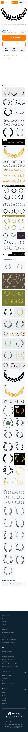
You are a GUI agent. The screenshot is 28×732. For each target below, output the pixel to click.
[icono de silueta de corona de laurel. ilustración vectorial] (8, 143)
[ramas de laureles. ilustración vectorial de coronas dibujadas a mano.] (13, 228)
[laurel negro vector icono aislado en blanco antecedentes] (8, 626)
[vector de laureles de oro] (11, 289)
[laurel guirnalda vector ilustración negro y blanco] (8, 690)
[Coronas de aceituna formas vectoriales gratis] (13, 216)
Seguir (23, 32)
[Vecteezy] (2, 2)
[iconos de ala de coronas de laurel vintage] (13, 199)
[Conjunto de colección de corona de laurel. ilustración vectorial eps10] (13, 92)
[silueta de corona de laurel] (4, 284)
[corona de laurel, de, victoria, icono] (13, 134)
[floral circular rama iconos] (8, 506)
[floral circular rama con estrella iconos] (8, 530)
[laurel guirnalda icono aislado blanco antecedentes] (8, 360)
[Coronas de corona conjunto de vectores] (13, 328)
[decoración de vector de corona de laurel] (8, 590)
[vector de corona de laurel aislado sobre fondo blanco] (8, 542)
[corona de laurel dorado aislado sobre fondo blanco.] (13, 176)
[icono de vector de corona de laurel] (8, 518)
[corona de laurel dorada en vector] (8, 614)
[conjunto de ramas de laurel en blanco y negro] (13, 235)
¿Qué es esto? (14, 55)
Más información (7, 58)
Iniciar (20, 2)
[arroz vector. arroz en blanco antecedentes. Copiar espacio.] (8, 638)
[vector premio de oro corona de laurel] (13, 165)
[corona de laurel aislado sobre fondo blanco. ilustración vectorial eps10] (13, 472)
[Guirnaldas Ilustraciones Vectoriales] (13, 345)
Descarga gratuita (14, 37)
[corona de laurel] (8, 124)
